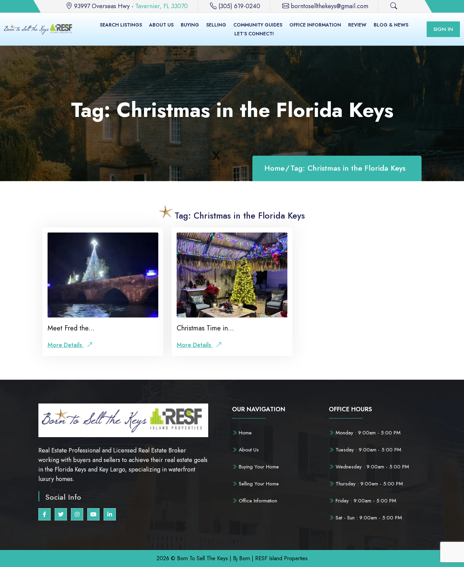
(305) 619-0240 (239, 6)
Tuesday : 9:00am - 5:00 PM (367, 449)
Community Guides (257, 24)
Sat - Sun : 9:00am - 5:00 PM (368, 517)
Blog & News (391, 24)
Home (274, 168)
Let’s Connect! (254, 33)
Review (357, 24)
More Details (66, 345)
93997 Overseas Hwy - (131, 6)
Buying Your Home (258, 466)
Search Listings (121, 24)
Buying (190, 24)
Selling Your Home (258, 483)
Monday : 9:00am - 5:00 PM (367, 432)
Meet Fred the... (71, 328)
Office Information (315, 24)
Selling (216, 24)
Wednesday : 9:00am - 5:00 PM (371, 466)
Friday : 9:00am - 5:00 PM (365, 500)
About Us (161, 24)
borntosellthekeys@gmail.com (329, 6)
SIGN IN (443, 29)
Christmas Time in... (205, 328)
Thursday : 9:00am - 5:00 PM (368, 483)
